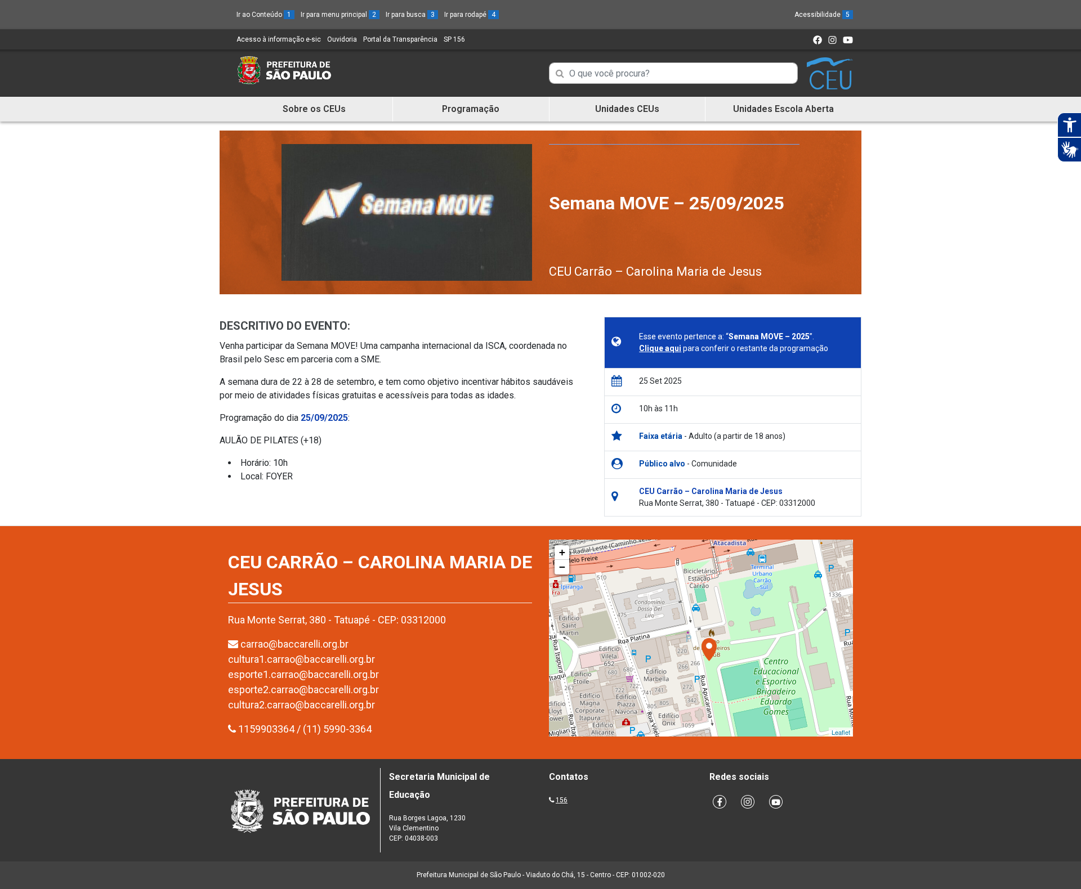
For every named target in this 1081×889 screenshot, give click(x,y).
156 (562, 800)
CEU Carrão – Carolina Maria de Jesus (655, 271)
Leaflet (841, 732)
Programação (470, 109)
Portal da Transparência (400, 39)
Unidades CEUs (627, 109)
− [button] (562, 567)
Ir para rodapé (469, 15)
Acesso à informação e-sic (278, 39)
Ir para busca (410, 15)
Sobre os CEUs (314, 109)
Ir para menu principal (338, 15)
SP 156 (454, 39)
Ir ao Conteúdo (263, 15)
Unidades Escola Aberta (783, 109)
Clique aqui (660, 348)
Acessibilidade (822, 15)
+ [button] (562, 552)
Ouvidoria (342, 39)
